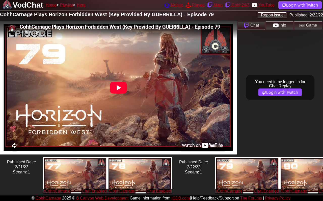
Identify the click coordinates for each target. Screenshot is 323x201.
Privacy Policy (277, 198)
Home (51, 5)
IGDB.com (180, 198)
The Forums (251, 198)
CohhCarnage (48, 198)
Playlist (66, 5)
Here (81, 5)
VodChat (28, 5)
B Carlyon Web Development (102, 198)
